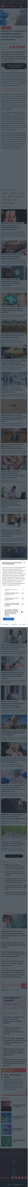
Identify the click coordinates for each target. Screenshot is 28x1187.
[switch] (22, 593)
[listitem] (14, 590)
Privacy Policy (22, 624)
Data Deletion (5, 624)
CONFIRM (8, 619)
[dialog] (14, 593)
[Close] (25, 562)
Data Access (14, 624)
